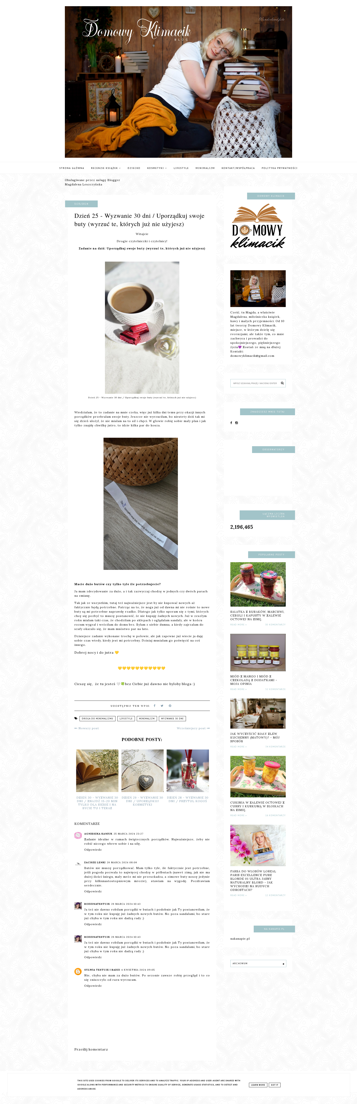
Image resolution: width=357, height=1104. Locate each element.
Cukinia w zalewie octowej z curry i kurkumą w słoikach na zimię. (257, 806)
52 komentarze (275, 689)
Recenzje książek (105, 168)
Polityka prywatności (280, 168)
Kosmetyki (156, 168)
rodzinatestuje (97, 903)
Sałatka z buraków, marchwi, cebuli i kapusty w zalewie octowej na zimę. (257, 615)
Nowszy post (88, 728)
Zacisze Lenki (95, 862)
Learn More (258, 1085)
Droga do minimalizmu (97, 718)
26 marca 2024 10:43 (126, 903)
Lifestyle (181, 168)
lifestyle (126, 718)
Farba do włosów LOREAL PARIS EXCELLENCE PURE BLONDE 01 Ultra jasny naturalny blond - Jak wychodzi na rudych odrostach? (253, 880)
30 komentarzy (275, 624)
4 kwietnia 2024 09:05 (138, 969)
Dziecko (134, 168)
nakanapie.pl (240, 938)
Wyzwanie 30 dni (172, 718)
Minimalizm (205, 168)
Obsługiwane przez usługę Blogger (92, 180)
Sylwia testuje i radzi (102, 969)
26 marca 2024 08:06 (122, 862)
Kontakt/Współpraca (238, 168)
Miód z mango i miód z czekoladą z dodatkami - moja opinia (253, 680)
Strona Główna (71, 168)
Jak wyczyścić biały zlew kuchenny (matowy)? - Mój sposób (255, 737)
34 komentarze (275, 746)
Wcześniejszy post (192, 728)
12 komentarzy (275, 895)
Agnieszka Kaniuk (98, 833)
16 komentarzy (275, 815)
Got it (274, 1085)
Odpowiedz (93, 849)
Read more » (238, 624)
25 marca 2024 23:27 (128, 833)
